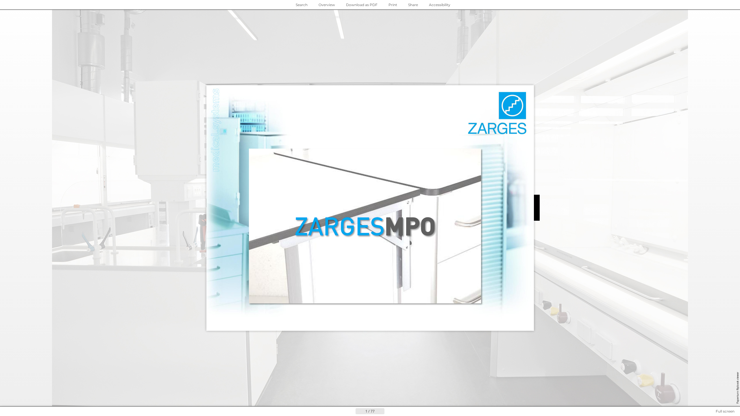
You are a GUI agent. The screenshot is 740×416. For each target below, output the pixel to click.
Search (302, 5)
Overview (327, 5)
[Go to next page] (389, 411)
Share (413, 5)
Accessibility (439, 5)
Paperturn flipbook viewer (737, 388)
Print (392, 5)
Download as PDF (362, 5)
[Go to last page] (398, 411)
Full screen (725, 411)
